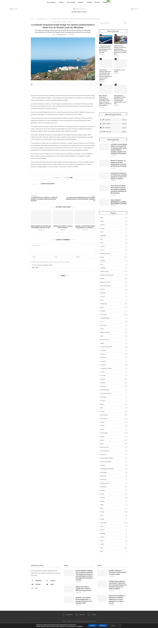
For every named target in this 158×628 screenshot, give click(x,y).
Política (61, 2)
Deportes (80, 2)
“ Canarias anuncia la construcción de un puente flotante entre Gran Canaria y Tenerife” (105, 49)
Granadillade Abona (113, 318)
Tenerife (113, 511)
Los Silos (113, 400)
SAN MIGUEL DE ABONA (113, 468)
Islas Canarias (51, 2)
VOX (113, 547)
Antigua (113, 228)
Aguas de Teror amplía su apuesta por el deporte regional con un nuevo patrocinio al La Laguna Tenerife (117, 599)
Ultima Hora (113, 522)
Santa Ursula (113, 479)
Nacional (105, 2)
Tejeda (113, 504)
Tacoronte (113, 497)
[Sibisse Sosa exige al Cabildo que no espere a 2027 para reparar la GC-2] (63, 217)
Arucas (113, 250)
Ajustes (113, 625)
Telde (113, 508)
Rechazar (102, 625)
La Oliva (113, 372)
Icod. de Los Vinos (113, 339)
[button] (33, 221)
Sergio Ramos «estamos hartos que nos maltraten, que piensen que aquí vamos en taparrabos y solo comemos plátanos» (105, 74)
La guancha (113, 361)
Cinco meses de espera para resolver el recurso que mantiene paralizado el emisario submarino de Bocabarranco (118, 189)
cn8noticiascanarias (61, 34)
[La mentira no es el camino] (120, 63)
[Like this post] (64, 177)
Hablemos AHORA (113, 332)
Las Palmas (113, 386)
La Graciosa (113, 357)
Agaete (113, 221)
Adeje (113, 217)
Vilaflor (113, 544)
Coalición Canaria (113, 271)
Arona (113, 242)
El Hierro (113, 289)
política (113, 440)
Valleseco (113, 529)
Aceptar (92, 625)
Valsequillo (113, 533)
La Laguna (113, 364)
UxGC (113, 526)
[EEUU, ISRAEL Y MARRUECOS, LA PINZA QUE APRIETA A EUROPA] (104, 202)
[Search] (110, 2)
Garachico (113, 311)
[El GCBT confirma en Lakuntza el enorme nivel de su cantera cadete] (102, 573)
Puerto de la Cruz (113, 447)
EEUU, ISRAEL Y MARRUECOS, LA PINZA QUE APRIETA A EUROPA (119, 202)
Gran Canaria (113, 314)
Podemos (113, 436)
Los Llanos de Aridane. (113, 393)
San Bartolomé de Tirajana (113, 458)
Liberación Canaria (113, 389)
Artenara (113, 246)
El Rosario (113, 293)
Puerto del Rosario (113, 450)
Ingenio (113, 343)
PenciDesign (92, 621)
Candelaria (113, 260)
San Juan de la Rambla (113, 461)
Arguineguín (113, 235)
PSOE (113, 443)
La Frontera (113, 350)
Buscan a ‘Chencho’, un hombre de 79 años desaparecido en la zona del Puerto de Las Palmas (119, 163)
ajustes (80, 626)
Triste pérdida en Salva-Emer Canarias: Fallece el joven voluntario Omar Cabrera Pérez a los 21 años (120, 99)
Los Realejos (113, 397)
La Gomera (113, 354)
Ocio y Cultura (71, 2)
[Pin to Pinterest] (70, 177)
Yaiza (113, 551)
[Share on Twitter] (68, 177)
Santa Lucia (113, 476)
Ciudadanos (113, 267)
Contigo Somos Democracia (113, 275)
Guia (113, 321)
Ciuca (113, 264)
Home (32, 18)
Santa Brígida (113, 472)
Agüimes (113, 224)
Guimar (113, 328)
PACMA (113, 425)
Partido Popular (113, 433)
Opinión (113, 422)
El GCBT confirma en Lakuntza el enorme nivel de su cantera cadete (117, 572)
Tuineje (113, 519)
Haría (113, 336)
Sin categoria (113, 486)
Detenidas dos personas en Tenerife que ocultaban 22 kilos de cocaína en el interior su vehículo (119, 175)
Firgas (113, 300)
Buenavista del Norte (113, 253)
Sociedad (89, 2)
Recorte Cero (113, 454)
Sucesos (97, 2)
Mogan (113, 404)
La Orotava (113, 375)
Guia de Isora (113, 325)
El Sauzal (113, 296)
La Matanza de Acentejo (113, 368)
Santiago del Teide (113, 483)
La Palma (113, 379)
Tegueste (113, 501)
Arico (113, 239)
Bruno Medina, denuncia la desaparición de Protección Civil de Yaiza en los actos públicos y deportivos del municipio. (105, 100)
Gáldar (113, 307)
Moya (113, 407)
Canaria (113, 257)
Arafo (113, 232)
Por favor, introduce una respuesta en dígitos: (42, 265)
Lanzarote (113, 382)
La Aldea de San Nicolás (113, 346)
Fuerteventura (113, 303)
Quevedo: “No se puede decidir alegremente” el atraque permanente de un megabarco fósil (84, 600)
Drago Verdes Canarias (42, 18)
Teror (113, 515)
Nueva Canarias (113, 415)
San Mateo (113, 465)
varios (113, 540)
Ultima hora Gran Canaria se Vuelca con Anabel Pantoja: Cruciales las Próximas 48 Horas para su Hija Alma (120, 50)
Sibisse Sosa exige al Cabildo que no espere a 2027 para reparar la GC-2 (83, 588)
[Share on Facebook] (66, 177)
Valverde (113, 537)
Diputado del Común (113, 282)
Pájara (113, 429)
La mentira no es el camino (119, 70)
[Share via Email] (71, 177)
